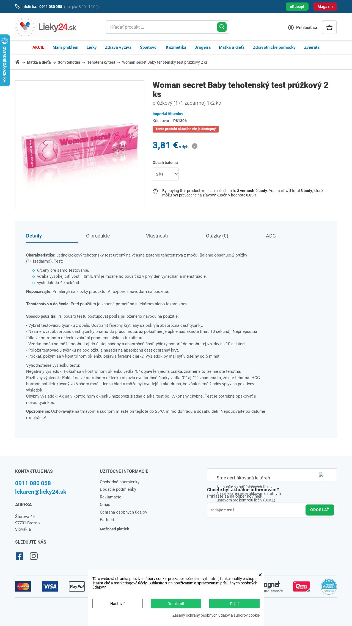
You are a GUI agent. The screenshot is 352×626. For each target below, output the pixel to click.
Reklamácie (110, 497)
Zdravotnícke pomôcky (274, 47)
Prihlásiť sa (306, 27)
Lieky (92, 47)
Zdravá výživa (118, 47)
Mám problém (65, 47)
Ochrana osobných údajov (123, 512)
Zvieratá (312, 47)
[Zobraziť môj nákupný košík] (329, 27)
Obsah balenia (166, 162)
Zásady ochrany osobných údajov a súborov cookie (216, 615)
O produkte (98, 236)
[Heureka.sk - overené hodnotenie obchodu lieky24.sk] (329, 589)
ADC (271, 236)
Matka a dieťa (232, 47)
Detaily (34, 236)
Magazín (325, 6)
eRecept (297, 6)
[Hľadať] (222, 27)
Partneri (107, 519)
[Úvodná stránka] (20, 62)
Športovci (149, 47)
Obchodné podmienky (119, 481)
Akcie (38, 47)
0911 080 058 (33, 483)
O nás (105, 504)
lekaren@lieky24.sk (40, 492)
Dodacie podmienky (118, 489)
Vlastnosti (157, 236)
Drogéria (202, 47)
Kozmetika (176, 47)
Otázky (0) (217, 236)
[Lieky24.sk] (55, 27)
